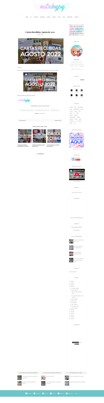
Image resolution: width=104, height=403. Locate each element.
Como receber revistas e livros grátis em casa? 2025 (78, 260)
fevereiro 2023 (74, 306)
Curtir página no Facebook (77, 192)
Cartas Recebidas (41, 113)
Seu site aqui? (77, 230)
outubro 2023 (74, 290)
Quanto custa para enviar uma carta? (77, 376)
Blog (75, 107)
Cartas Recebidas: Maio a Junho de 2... (38, 145)
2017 (71, 318)
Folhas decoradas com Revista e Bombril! (77, 381)
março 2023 (73, 304)
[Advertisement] (40, 24)
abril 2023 (73, 302)
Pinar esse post (56, 110)
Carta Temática (80, 107)
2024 (71, 284)
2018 (71, 316)
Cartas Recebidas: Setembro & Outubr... (23, 145)
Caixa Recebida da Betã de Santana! (53, 145)
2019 (71, 315)
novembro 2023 (74, 288)
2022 (71, 309)
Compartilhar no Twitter (43, 110)
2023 (71, 286)
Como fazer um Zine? (50, 376)
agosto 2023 (73, 299)
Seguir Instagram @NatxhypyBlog (76, 217)
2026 (71, 281)
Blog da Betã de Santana (77, 227)
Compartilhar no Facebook (27, 110)
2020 (71, 313)
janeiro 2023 (73, 308)
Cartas (71, 109)
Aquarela (71, 107)
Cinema (82, 109)
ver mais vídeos (76, 181)
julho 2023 (73, 300)
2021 (71, 311)
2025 (71, 282)
